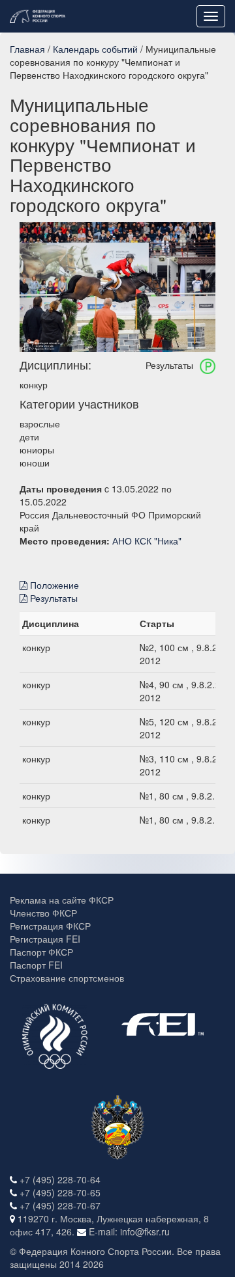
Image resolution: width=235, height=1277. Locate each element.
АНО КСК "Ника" (146, 540)
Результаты (52, 597)
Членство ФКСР (43, 912)
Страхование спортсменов (67, 977)
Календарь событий (95, 48)
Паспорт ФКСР (41, 951)
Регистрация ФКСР (50, 925)
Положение (53, 584)
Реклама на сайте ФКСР (62, 899)
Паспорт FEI (36, 964)
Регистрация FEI (45, 938)
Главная (27, 48)
